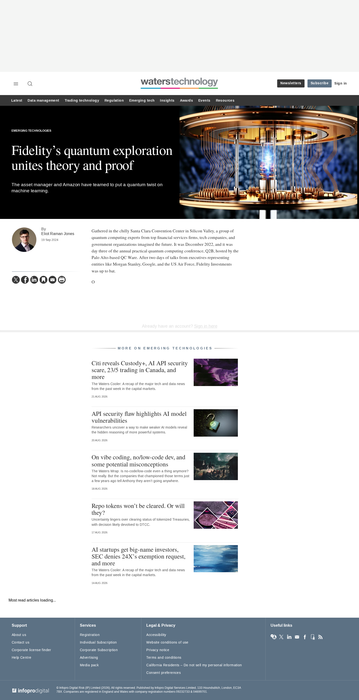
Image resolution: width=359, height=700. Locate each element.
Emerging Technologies (31, 131)
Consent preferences (163, 672)
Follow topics (273, 637)
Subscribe (320, 83)
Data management (43, 100)
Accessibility (156, 635)
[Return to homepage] (179, 88)
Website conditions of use (167, 642)
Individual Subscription (98, 642)
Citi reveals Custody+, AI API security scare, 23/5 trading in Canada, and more (140, 369)
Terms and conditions (163, 657)
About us (19, 635)
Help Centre (22, 657)
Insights (167, 100)
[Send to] (52, 280)
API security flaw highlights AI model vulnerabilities (139, 417)
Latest (16, 100)
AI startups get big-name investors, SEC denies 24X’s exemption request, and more (138, 556)
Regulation (114, 100)
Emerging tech (142, 100)
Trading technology (82, 100)
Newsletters (290, 83)
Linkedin (289, 637)
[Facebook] (25, 280)
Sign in (340, 83)
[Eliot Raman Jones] (24, 239)
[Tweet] (16, 280)
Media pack (89, 665)
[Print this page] (62, 280)
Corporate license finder (31, 650)
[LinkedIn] (34, 280)
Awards (186, 100)
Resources (225, 100)
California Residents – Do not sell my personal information (194, 665)
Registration (90, 635)
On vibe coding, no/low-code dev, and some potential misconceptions (138, 460)
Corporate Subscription (99, 650)
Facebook (305, 637)
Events (204, 100)
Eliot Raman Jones (57, 233)
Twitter (281, 637)
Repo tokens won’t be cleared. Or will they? (138, 509)
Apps (313, 637)
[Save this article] (43, 280)
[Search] (30, 84)
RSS (320, 637)
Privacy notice (157, 650)
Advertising (89, 657)
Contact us (20, 642)
